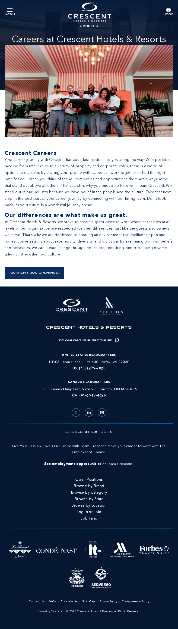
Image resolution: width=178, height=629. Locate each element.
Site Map (88, 601)
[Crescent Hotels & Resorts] (89, 12)
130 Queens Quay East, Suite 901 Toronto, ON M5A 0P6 (89, 389)
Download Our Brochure (86, 340)
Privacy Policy (108, 601)
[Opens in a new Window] (109, 305)
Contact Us (36, 601)
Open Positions (89, 480)
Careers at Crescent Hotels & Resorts (89, 39)
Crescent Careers (89, 432)
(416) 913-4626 (92, 395)
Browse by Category (89, 493)
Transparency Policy (135, 601)
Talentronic (57, 611)
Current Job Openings (34, 273)
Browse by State (89, 499)
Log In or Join (89, 512)
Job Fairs (89, 518)
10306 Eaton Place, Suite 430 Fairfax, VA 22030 (88, 362)
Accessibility (69, 601)
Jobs (168, 14)
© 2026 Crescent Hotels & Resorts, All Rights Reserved (103, 611)
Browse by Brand (89, 486)
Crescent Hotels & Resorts (89, 328)
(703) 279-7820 (92, 368)
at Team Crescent (89, 455)
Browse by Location (89, 506)
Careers (89, 26)
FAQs (52, 601)
